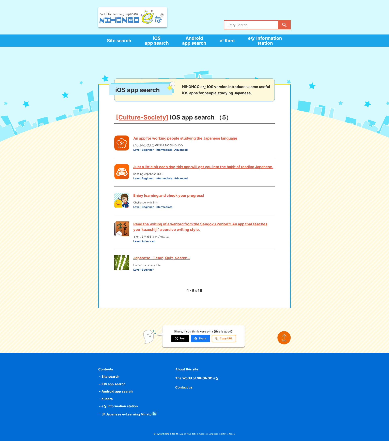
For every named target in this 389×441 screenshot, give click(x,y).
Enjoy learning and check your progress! (168, 195)
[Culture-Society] (142, 117)
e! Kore (227, 40)
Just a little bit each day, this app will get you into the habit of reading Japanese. (203, 167)
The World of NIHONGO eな (197, 378)
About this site (186, 369)
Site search (119, 40)
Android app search (194, 40)
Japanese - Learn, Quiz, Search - (161, 258)
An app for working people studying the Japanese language (185, 138)
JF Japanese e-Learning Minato (127, 414)
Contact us (183, 387)
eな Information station (265, 40)
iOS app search (157, 40)
